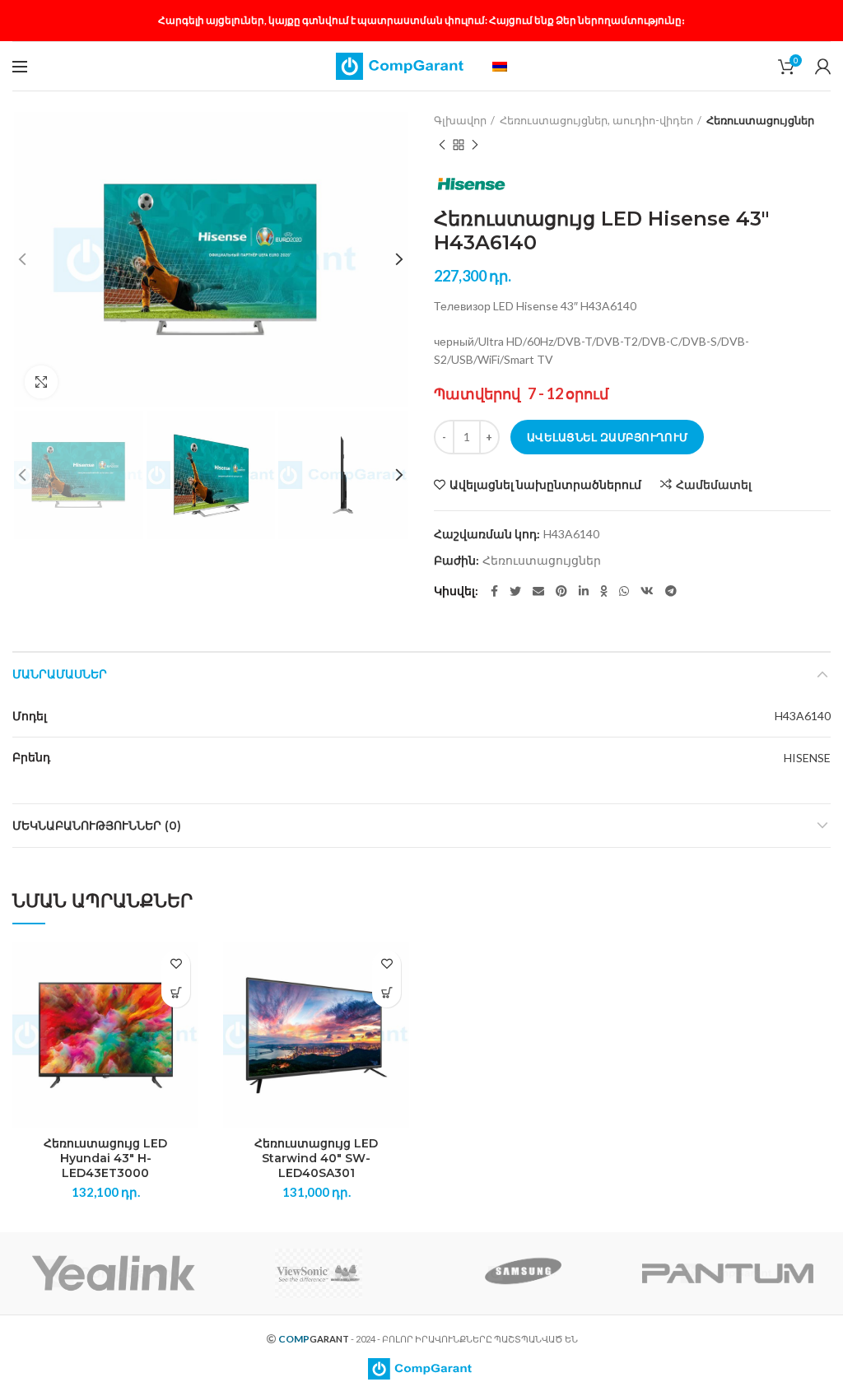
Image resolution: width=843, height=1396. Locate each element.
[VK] (647, 591)
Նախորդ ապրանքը (442, 145)
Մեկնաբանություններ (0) (96, 825)
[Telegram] (670, 591)
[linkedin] (583, 591)
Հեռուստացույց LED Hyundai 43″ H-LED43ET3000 (105, 1158)
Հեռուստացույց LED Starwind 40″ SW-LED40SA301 (316, 1158)
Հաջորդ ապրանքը (475, 145)
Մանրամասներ (59, 674)
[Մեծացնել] (41, 381)
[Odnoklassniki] (603, 591)
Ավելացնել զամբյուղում (607, 437)
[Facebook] (494, 591)
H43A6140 (803, 716)
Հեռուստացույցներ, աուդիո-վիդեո (596, 120)
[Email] (538, 591)
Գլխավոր (460, 120)
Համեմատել (714, 484)
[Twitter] (515, 591)
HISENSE (807, 758)
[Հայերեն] (499, 66)
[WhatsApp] (624, 591)
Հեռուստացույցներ (760, 120)
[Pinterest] (561, 591)
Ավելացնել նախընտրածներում (545, 485)
